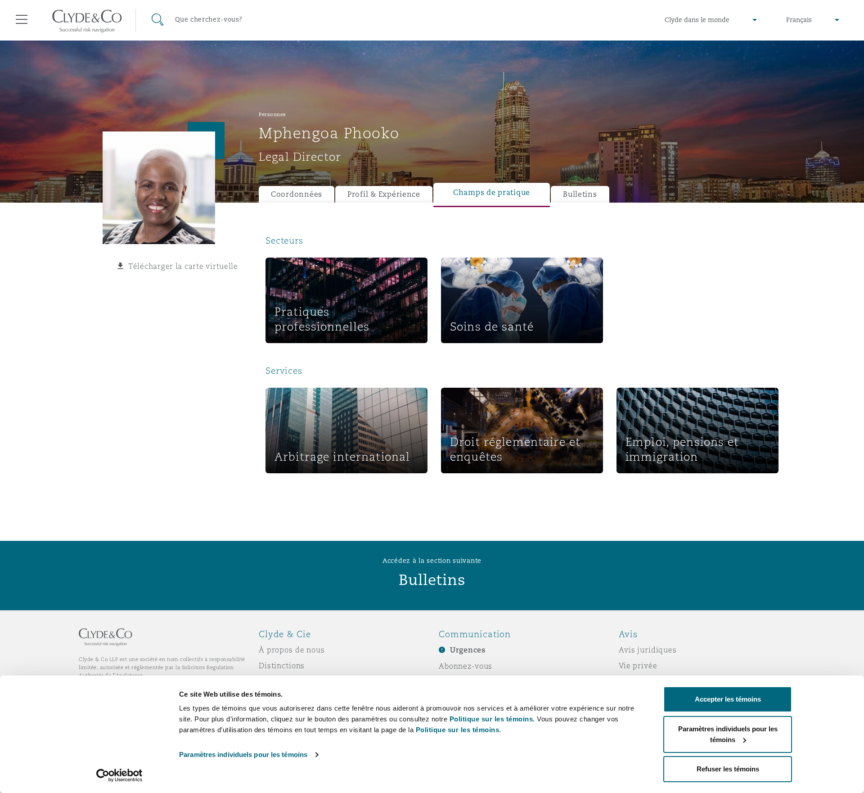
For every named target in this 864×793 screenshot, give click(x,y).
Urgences (468, 650)
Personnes (272, 114)
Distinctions (282, 665)
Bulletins (580, 194)
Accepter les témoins (728, 699)
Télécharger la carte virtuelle (183, 266)
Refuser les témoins (728, 769)
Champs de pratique (491, 192)
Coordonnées (296, 194)
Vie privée (638, 665)
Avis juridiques (648, 649)
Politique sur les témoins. (492, 719)
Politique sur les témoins (458, 730)
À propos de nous (292, 649)
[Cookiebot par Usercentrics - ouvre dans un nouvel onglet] (119, 775)
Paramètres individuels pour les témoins (243, 754)
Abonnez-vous (465, 666)
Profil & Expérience (383, 194)
